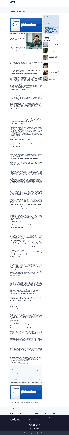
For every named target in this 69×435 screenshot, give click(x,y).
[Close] (49, 211)
